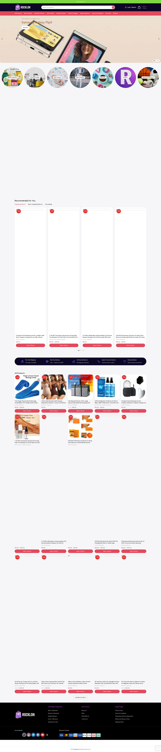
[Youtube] (43, 735)
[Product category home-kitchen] (12, 77)
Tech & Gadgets (20, 243)
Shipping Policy (119, 722)
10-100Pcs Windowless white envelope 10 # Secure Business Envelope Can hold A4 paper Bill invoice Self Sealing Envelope (53, 543)
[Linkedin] (33, 735)
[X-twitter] (47, 735)
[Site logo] (23, 7)
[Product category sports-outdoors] (125, 77)
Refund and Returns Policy (122, 719)
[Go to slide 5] (83, 350)
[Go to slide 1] (154, 60)
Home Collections (53, 719)
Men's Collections (53, 710)
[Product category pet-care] (80, 77)
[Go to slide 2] (155, 60)
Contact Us (85, 719)
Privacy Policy (119, 710)
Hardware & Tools (53, 722)
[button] (2, 39)
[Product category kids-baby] (34, 77)
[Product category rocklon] (102, 77)
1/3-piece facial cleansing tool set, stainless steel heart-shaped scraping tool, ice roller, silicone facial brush (133, 402)
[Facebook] (38, 735)
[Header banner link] (80, 1)
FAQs (83, 713)
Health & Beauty (53, 243)
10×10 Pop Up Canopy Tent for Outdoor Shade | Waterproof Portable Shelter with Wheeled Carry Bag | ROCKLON (97, 240)
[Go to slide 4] (158, 60)
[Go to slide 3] (80, 350)
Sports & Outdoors (88, 243)
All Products (98, 405)
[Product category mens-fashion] (57, 77)
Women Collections (53, 713)
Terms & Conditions (120, 713)
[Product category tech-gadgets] (148, 129)
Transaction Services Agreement (124, 716)
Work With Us (85, 716)
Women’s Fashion (121, 243)
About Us (84, 710)
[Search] (113, 7)
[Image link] (25, 714)
